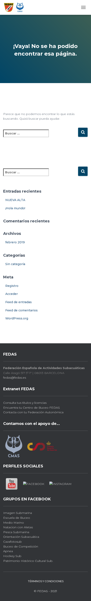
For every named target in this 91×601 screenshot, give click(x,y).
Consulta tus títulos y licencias (25, 403)
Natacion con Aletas (18, 527)
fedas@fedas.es (14, 377)
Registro (11, 286)
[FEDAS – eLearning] (15, 7)
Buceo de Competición (20, 546)
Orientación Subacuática (21, 537)
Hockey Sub (12, 556)
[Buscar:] (40, 136)
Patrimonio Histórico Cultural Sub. (28, 561)
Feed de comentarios (21, 310)
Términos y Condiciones (45, 581)
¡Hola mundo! (15, 208)
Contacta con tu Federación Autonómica (33, 412)
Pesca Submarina (16, 532)
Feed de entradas (18, 302)
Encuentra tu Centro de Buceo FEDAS (31, 407)
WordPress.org (16, 318)
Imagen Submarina (17, 513)
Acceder (11, 294)
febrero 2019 (15, 242)
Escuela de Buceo (16, 518)
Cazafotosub (12, 542)
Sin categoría (15, 264)
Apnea (8, 551)
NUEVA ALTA (15, 200)
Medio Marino (13, 522)
